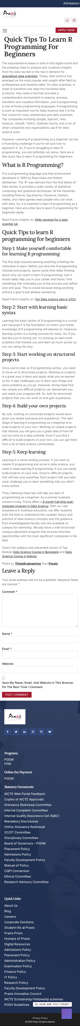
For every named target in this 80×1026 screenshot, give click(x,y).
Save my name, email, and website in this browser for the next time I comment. (37, 685)
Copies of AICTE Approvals (24, 799)
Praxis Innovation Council (22, 994)
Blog (7, 911)
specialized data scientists (20, 76)
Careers (10, 917)
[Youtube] (49, 731)
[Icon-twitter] (16, 731)
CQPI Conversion (16, 871)
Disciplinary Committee (21, 838)
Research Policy (16, 983)
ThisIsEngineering (28, 563)
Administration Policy (19, 961)
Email (7, 648)
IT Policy (10, 977)
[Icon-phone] (74, 20)
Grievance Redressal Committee (27, 805)
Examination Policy (18, 966)
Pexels (53, 563)
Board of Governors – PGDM (25, 843)
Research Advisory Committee (26, 882)
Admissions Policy (17, 854)
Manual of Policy (16, 865)
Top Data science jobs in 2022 (55, 299)
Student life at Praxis (19, 928)
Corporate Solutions (19, 922)
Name (7, 633)
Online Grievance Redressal (24, 827)
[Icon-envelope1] (67, 20)
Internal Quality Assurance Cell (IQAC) (31, 816)
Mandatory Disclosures (21, 821)
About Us (11, 905)
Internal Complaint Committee (26, 810)
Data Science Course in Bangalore (36, 552)
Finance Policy (15, 972)
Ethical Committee (17, 876)
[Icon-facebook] (7, 731)
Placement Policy (17, 849)
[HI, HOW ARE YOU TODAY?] (67, 1014)
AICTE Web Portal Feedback (24, 794)
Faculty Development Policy (24, 860)
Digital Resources (17, 944)
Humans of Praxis (17, 939)
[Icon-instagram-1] (33, 731)
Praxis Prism (13, 933)
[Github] (41, 731)
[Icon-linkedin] (24, 731)
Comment (9, 591)
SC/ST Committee (17, 832)
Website (7, 663)
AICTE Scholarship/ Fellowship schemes (33, 999)
